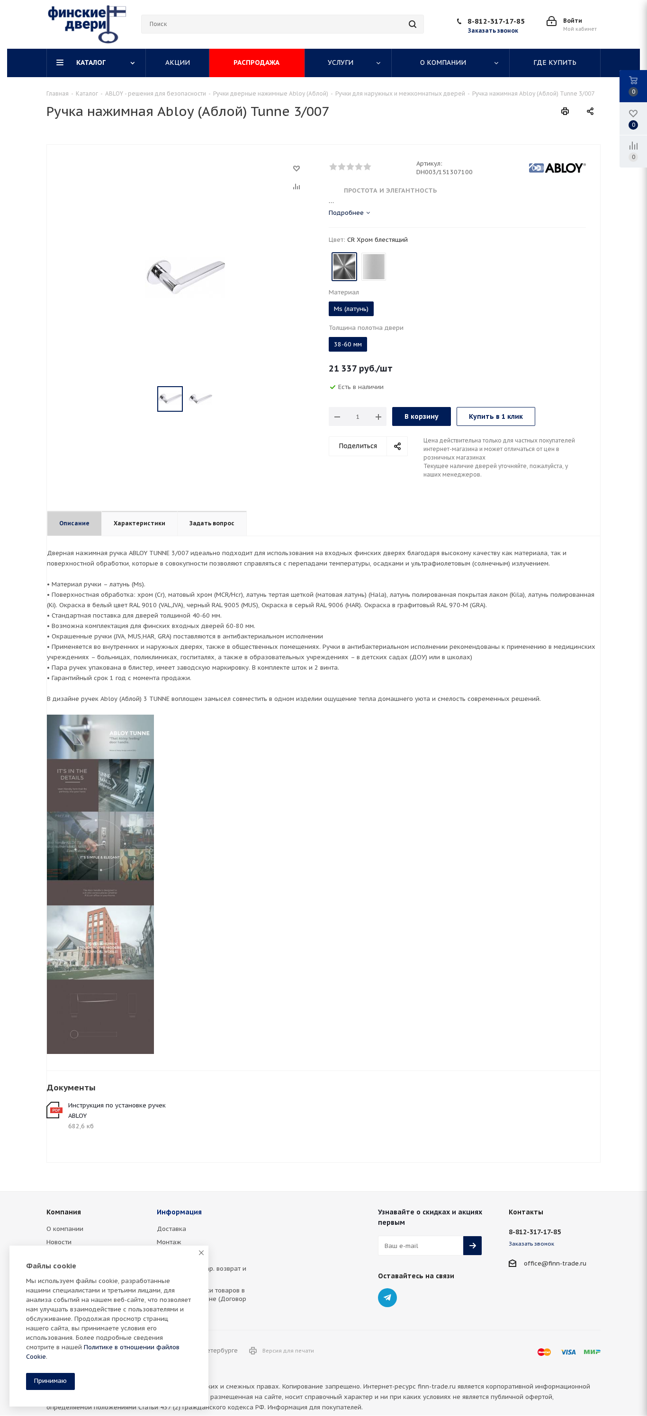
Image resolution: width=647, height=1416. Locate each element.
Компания (63, 1212)
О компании (64, 1229)
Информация (179, 1212)
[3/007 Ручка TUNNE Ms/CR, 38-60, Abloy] (185, 277)
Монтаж (169, 1242)
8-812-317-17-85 (496, 21)
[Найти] (412, 24)
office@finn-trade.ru (555, 1263)
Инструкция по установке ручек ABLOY (117, 1110)
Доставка (171, 1229)
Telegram (387, 1297)
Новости (59, 1242)
